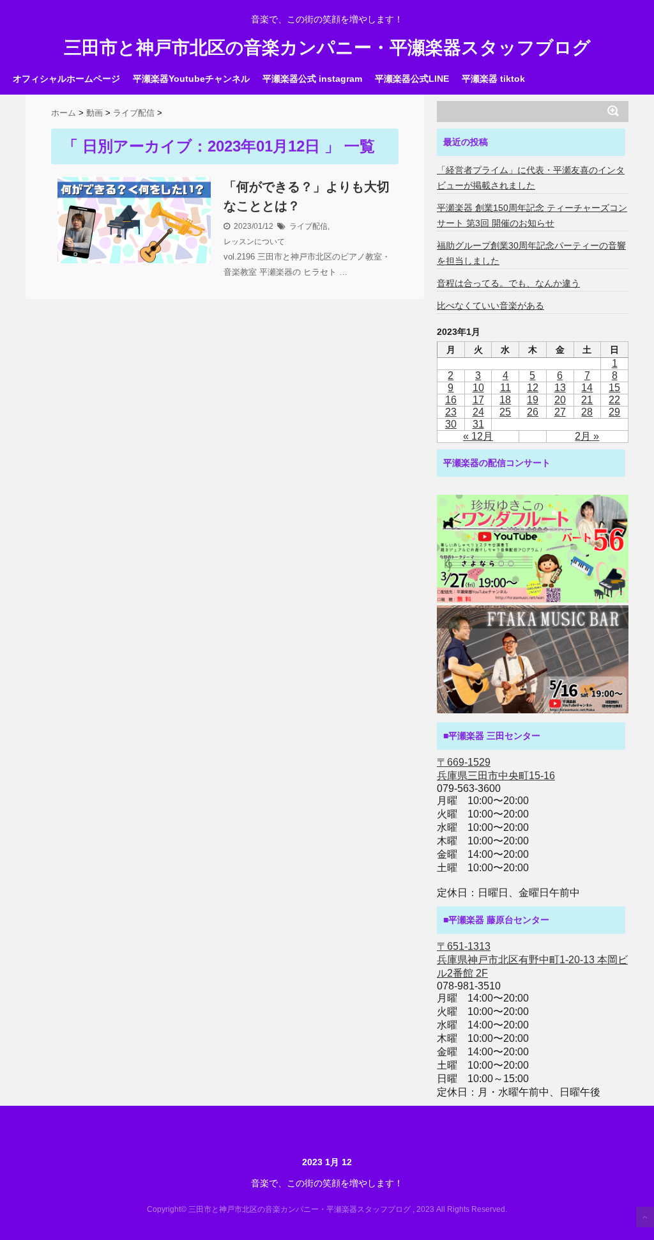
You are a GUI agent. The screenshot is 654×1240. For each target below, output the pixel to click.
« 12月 (478, 436)
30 (451, 424)
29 (614, 412)
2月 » (587, 436)
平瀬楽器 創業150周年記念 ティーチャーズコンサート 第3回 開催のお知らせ (532, 215)
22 (614, 399)
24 (478, 412)
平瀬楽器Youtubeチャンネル (191, 79)
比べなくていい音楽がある (490, 305)
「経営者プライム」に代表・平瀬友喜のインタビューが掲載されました (531, 177)
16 (451, 399)
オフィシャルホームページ (66, 79)
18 (505, 399)
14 (587, 387)
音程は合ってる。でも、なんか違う (508, 283)
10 (478, 387)
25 (505, 412)
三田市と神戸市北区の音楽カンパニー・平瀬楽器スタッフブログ (327, 48)
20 (560, 399)
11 (505, 387)
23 (451, 412)
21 (587, 399)
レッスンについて (254, 241)
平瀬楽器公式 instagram (312, 79)
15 (614, 387)
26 (532, 412)
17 (478, 399)
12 (532, 387)
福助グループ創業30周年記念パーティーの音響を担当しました (531, 253)
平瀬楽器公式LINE (412, 79)
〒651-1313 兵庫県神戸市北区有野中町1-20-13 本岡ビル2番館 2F (532, 960)
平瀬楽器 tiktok (493, 79)
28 (587, 412)
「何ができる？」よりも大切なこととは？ (307, 196)
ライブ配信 (308, 226)
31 (478, 424)
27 (560, 412)
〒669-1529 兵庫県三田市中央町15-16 (496, 769)
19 (532, 399)
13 (560, 387)
